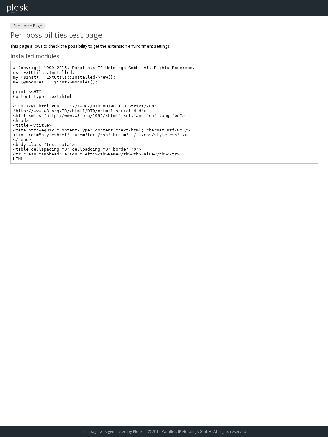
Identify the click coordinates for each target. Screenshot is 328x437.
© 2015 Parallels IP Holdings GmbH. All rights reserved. (197, 431)
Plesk (137, 431)
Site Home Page (27, 25)
